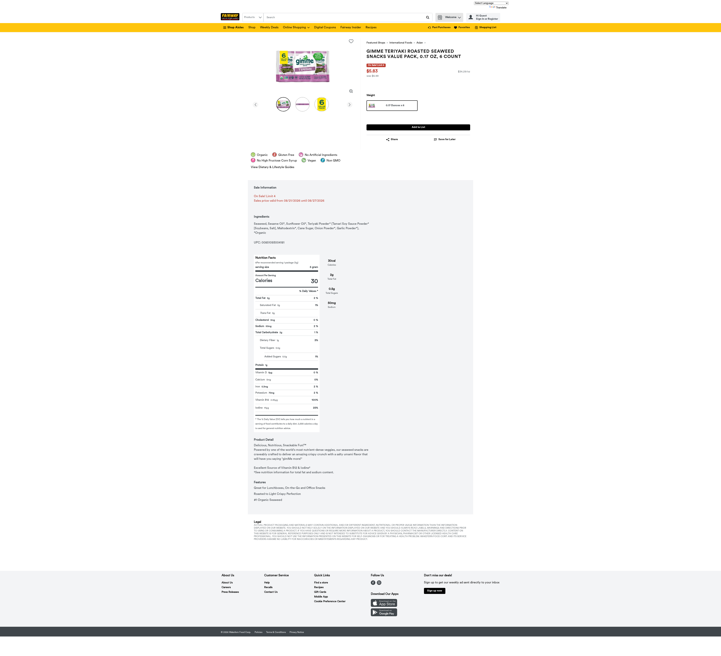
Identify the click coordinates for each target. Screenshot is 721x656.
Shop (252, 27)
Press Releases (230, 592)
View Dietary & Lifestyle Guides (272, 167)
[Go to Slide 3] (321, 104)
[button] (459, 16)
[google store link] (384, 615)
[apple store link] (384, 606)
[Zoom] (351, 91)
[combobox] (252, 17)
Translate (501, 7)
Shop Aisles (235, 27)
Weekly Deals (269, 27)
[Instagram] (379, 584)
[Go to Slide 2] (302, 104)
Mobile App (321, 596)
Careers (226, 587)
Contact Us (271, 592)
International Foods (400, 42)
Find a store (321, 582)
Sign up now (434, 590)
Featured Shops (376, 42)
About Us (227, 582)
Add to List (418, 127)
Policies (258, 632)
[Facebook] (373, 584)
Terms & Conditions (276, 632)
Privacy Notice (297, 632)
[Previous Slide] (255, 104)
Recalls (268, 587)
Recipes (371, 27)
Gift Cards (320, 592)
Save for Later (447, 139)
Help (267, 582)
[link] (439, 27)
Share (394, 139)
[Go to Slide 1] (283, 104)
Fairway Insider (350, 27)
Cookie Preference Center (329, 601)
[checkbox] (351, 41)
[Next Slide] (349, 104)
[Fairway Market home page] (231, 17)
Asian (419, 42)
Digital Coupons (325, 27)
